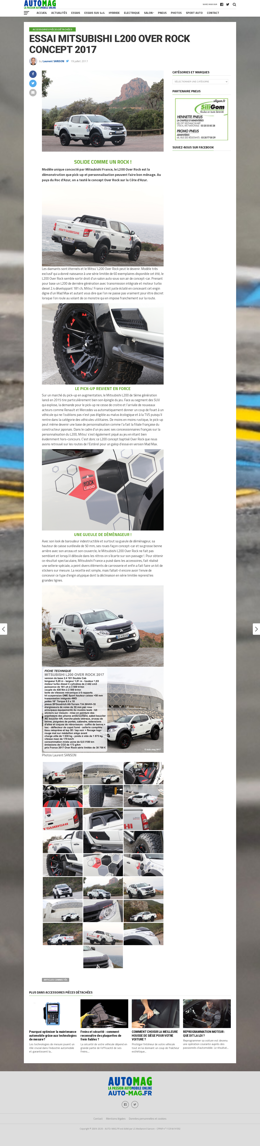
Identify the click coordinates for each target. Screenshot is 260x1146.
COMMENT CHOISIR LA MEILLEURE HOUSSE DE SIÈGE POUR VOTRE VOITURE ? (155, 1035)
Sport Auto (194, 13)
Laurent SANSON (53, 61)
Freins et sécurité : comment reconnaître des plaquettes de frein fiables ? (100, 1035)
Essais (75, 13)
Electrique (132, 13)
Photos (176, 13)
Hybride (114, 13)
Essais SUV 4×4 (94, 13)
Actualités (59, 13)
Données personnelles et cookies (147, 1119)
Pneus (162, 13)
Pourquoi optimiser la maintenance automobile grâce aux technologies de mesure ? (52, 1035)
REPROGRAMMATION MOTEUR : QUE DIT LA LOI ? (204, 1033)
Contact (213, 13)
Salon (148, 13)
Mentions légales (116, 1119)
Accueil (42, 13)
